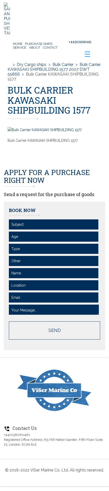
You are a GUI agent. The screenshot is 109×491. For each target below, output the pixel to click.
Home (18, 44)
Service (19, 47)
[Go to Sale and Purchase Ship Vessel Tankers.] (9, 64)
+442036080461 (80, 42)
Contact (50, 47)
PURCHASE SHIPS (38, 44)
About (34, 47)
